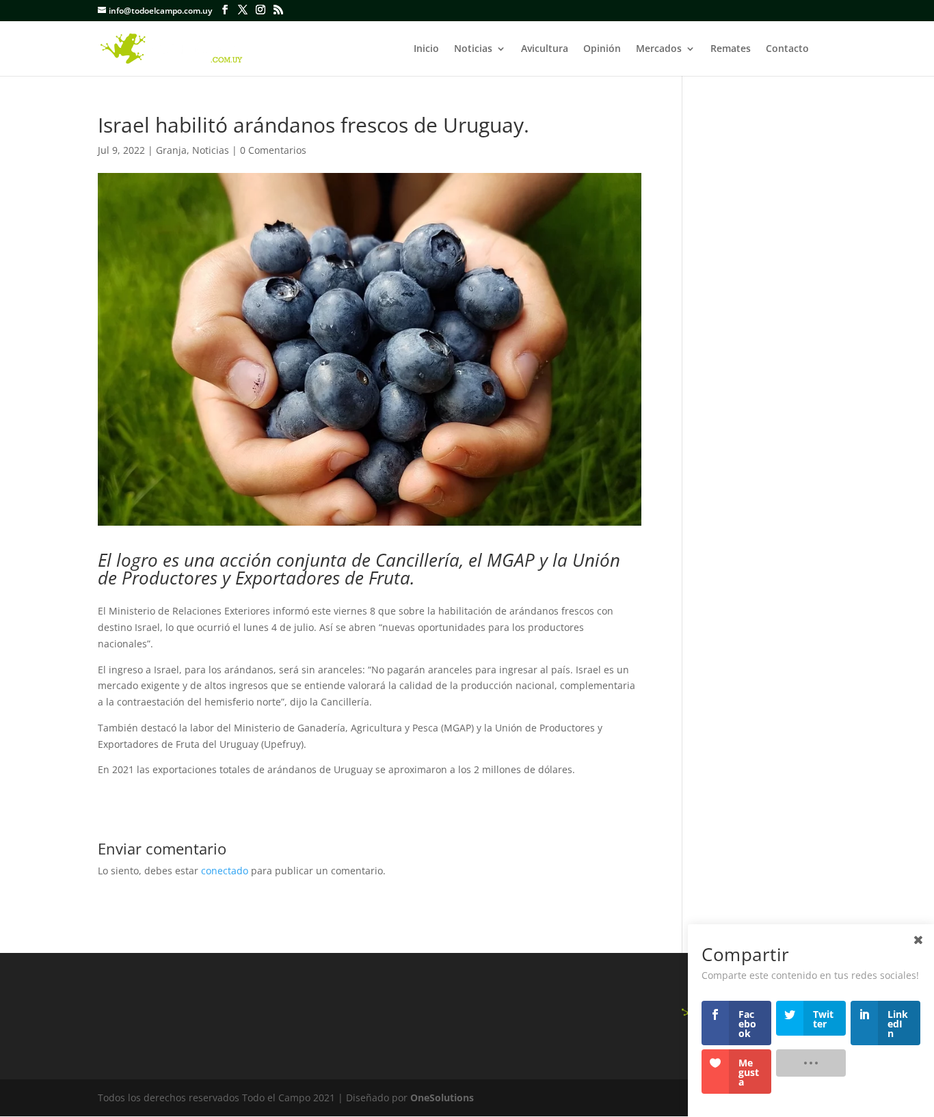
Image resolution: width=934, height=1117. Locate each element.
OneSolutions (442, 1097)
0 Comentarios (273, 150)
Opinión (602, 49)
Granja (171, 150)
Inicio (426, 49)
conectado (224, 870)
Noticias (473, 49)
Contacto (787, 49)
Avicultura (544, 49)
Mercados (659, 49)
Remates (730, 49)
